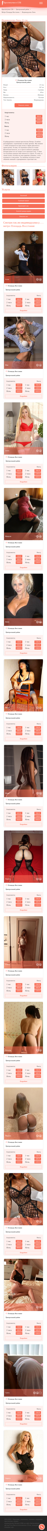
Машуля (8, 536)
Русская (41, 97)
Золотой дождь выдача (23, 211)
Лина (7, 1221)
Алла (7, 279)
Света (7, 1393)
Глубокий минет (23, 201)
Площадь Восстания (25, 80)
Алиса (7, 964)
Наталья (8, 1050)
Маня (7, 793)
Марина (8, 1136)
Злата (7, 451)
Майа (7, 622)
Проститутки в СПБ (12, 2)
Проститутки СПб (7, 9)
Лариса (7, 879)
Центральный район (22, 9)
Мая (6, 365)
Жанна (7, 708)
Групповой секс (23, 206)
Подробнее (23, 310)
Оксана (8, 1307)
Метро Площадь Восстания (10, 12)
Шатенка (41, 95)
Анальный (23, 195)
